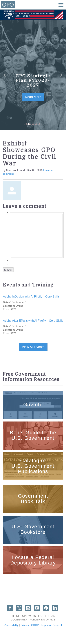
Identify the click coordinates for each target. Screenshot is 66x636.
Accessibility (11, 625)
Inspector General (51, 625)
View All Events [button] (33, 347)
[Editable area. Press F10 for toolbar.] (37, 235)
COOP (35, 625)
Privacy (25, 625)
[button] (5, 75)
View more (33, 393)
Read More (33, 97)
